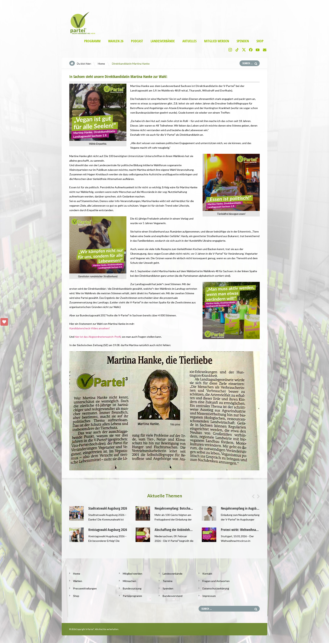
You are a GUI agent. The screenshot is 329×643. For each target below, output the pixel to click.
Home (101, 63)
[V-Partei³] (81, 33)
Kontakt (207, 573)
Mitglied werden (216, 41)
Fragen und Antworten (216, 581)
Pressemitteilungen (85, 588)
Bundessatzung (132, 588)
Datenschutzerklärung (215, 588)
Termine (167, 581)
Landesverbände (163, 41)
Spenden (243, 41)
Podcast (137, 41)
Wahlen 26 (115, 41)
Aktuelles (189, 41)
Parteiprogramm (132, 595)
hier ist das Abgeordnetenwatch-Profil (98, 336)
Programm (92, 41)
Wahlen (77, 581)
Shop (260, 41)
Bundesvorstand (172, 595)
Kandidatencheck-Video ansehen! (89, 328)
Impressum (209, 595)
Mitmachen (129, 581)
